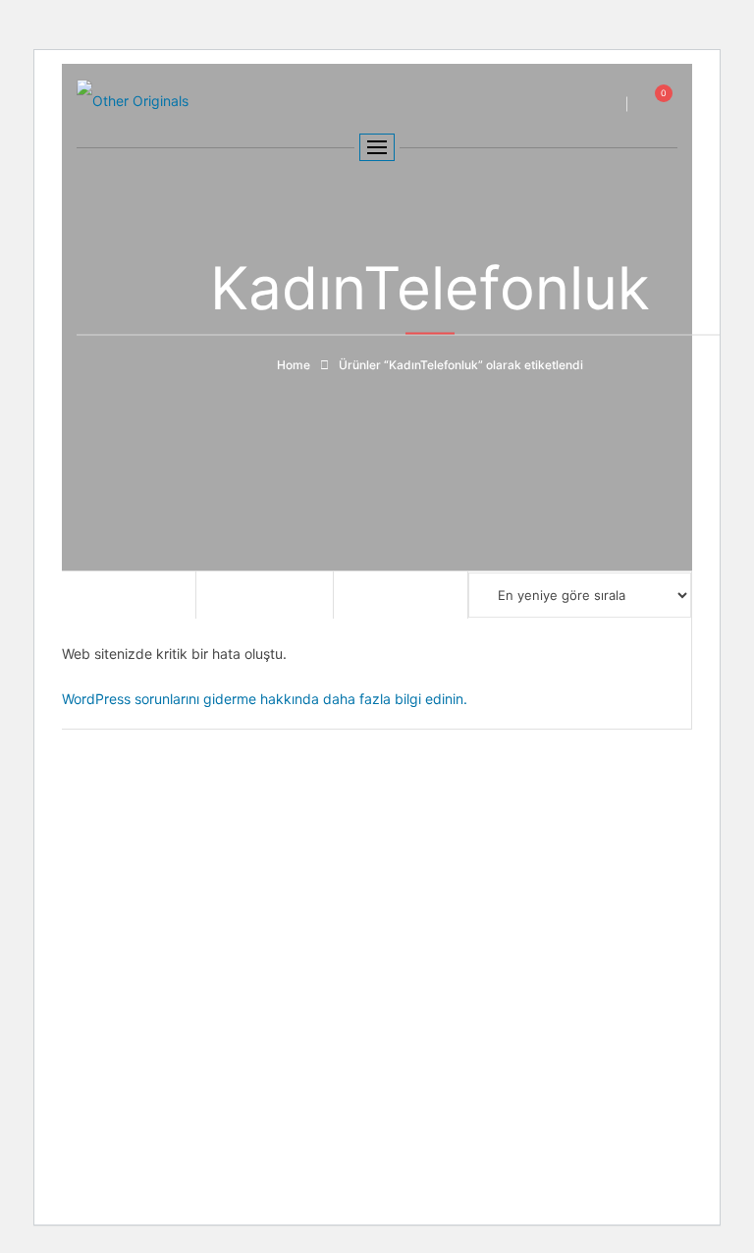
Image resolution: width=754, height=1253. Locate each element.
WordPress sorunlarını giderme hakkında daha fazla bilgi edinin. (264, 698)
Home (293, 364)
